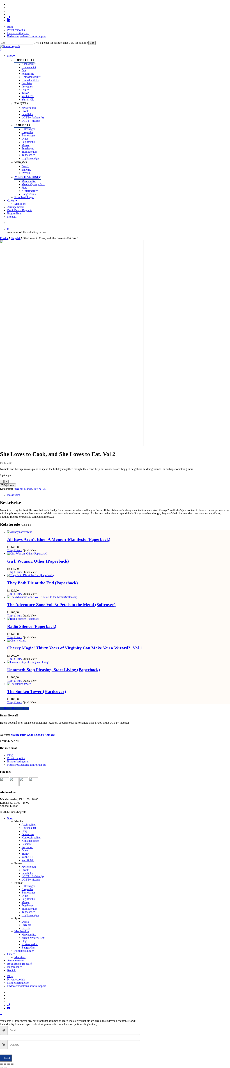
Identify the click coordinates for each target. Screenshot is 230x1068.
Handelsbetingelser (18, 761)
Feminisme (28, 834)
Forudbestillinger (24, 950)
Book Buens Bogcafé (19, 963)
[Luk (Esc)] (12, 1064)
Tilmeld (6, 1058)
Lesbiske (27, 843)
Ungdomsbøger (30, 915)
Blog (10, 755)
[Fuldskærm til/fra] (5, 1064)
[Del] (8, 1064)
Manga (28, 488)
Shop (10, 818)
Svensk (26, 928)
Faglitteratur (28, 898)
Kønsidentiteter (30, 840)
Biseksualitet (29, 827)
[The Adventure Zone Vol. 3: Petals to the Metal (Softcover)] (42, 597)
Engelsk (15, 238)
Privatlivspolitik (16, 758)
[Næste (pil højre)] (5, 1067)
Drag (24, 831)
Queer (25, 850)
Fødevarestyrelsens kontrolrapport (26, 764)
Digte (25, 895)
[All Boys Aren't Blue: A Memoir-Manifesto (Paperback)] (19, 531)
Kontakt (11, 970)
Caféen (11, 953)
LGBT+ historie (31, 879)
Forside (4, 238)
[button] (1, 1014)
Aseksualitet (28, 824)
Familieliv (27, 873)
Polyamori (27, 847)
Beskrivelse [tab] (13, 494)
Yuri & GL (39, 488)
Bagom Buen (14, 966)
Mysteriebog (29, 866)
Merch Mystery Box (33, 937)
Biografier (27, 889)
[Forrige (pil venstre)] (1, 1067)
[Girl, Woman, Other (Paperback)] (27, 553)
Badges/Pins (29, 947)
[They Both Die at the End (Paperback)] (30, 575)
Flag (24, 941)
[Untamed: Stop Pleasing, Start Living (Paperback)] (28, 662)
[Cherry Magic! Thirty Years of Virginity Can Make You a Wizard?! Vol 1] (16, 640)
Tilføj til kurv (7, 485)
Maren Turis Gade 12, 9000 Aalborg (33, 734)
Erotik (25, 869)
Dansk (25, 921)
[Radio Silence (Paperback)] (23, 618)
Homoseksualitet (31, 837)
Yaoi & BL (28, 856)
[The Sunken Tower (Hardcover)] (19, 683)
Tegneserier (28, 911)
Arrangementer (15, 960)
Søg (92, 43)
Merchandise (21, 931)
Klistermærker (30, 944)
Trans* (25, 853)
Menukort (20, 957)
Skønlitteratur (29, 908)
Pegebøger (28, 905)
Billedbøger (28, 886)
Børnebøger (28, 892)
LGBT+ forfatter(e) (33, 876)
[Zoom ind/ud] (1, 1064)
